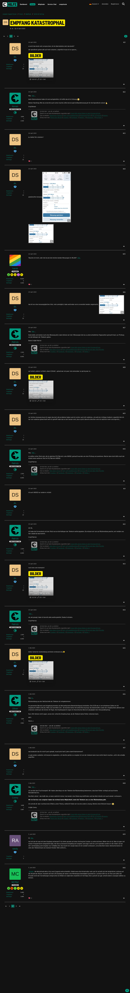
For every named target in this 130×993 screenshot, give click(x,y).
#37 (124, 748)
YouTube (98, 117)
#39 (124, 834)
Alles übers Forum (55, 730)
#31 (124, 488)
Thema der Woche (56, 117)
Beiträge (8, 68)
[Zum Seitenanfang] (127, 990)
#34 (124, 610)
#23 (124, 133)
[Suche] (123, 4)
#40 (124, 868)
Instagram (90, 117)
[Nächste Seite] (17, 36)
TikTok (86, 351)
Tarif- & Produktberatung (71, 115)
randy (32, 871)
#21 (124, 42)
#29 (124, 413)
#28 (124, 367)
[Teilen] (125, 36)
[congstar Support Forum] (10, 4)
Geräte (102, 349)
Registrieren (115, 4)
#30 (124, 449)
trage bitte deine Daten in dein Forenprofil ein (85, 113)
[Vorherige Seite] (4, 36)
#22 (124, 92)
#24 (124, 169)
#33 (124, 564)
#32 (124, 524)
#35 (124, 648)
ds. (34, 96)
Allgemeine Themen (55, 115)
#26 (124, 292)
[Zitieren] (123, 84)
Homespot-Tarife (85, 115)
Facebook (74, 117)
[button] (94, 4)
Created (65, 117)
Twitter (82, 117)
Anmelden (105, 4)
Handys (105, 115)
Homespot (82, 349)
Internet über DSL (92, 349)
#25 (124, 254)
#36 (124, 694)
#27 (124, 328)
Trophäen (9, 66)
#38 (124, 783)
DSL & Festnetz (97, 115)
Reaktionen (9, 64)
